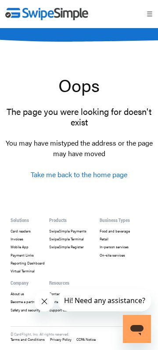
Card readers (21, 231)
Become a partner (24, 302)
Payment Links (22, 255)
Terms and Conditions (28, 339)
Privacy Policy (61, 339)
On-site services (112, 255)
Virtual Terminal (23, 271)
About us (17, 294)
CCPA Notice (86, 339)
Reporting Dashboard (28, 263)
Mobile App (20, 247)
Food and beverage (115, 231)
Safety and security (25, 310)
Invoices (17, 239)
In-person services (114, 247)
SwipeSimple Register (66, 247)
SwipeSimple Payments (67, 231)
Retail (104, 239)
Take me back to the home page (79, 174)
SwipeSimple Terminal (66, 239)
